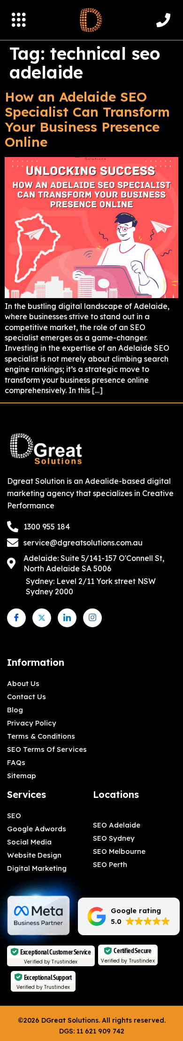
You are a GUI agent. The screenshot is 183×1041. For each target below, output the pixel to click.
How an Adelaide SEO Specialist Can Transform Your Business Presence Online (87, 119)
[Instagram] (92, 617)
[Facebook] (16, 617)
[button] (18, 20)
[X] (41, 617)
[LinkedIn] (67, 617)
